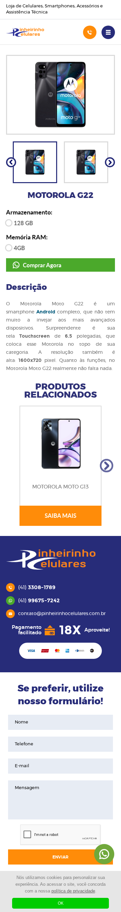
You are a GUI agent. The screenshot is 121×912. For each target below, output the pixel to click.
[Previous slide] (14, 465)
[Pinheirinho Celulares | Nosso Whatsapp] (104, 854)
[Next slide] (110, 162)
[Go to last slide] (11, 162)
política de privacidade (73, 890)
